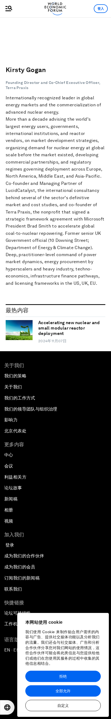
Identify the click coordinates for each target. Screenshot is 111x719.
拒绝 (63, 676)
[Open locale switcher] (7, 707)
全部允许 (63, 691)
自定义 (63, 705)
